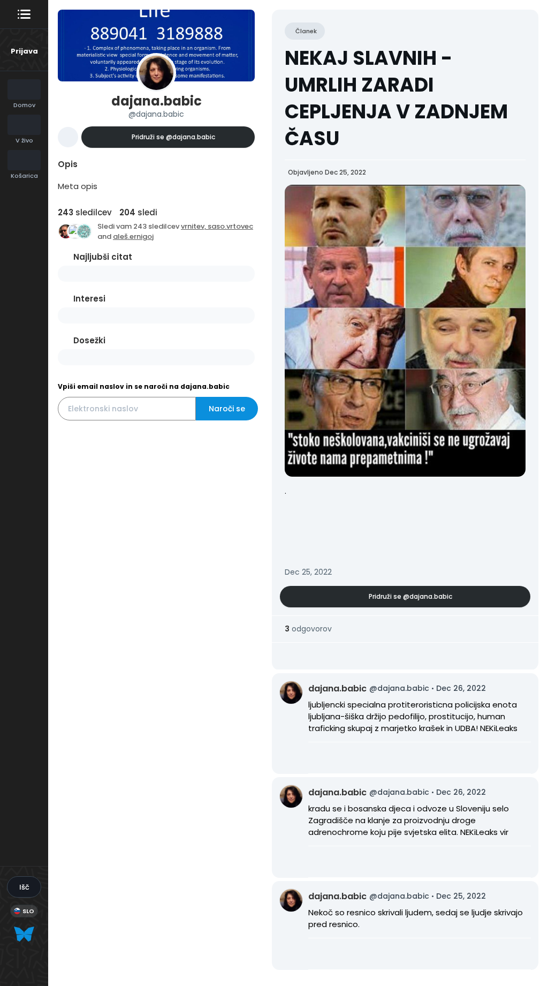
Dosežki (89, 340)
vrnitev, (194, 226)
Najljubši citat (102, 256)
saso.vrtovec (230, 226)
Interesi (89, 298)
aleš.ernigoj (133, 236)
